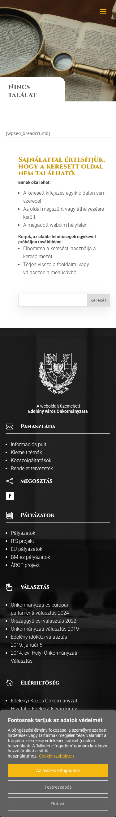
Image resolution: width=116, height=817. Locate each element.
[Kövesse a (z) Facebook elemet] (10, 496)
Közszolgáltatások (31, 460)
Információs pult (28, 444)
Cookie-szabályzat (56, 756)
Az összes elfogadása (58, 770)
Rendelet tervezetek (32, 468)
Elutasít (58, 804)
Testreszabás (58, 787)
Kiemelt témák (26, 452)
